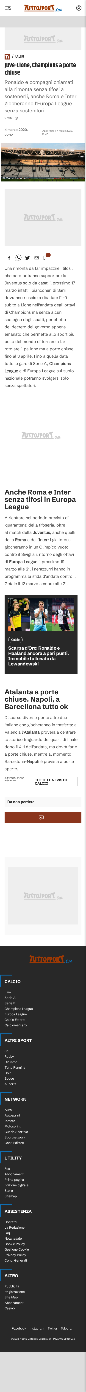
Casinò (10, 1308)
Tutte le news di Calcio (51, 782)
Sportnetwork (15, 1137)
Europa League (16, 1014)
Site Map (11, 1297)
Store (9, 1191)
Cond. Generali (16, 1260)
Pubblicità (12, 1286)
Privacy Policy (15, 1255)
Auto (8, 1110)
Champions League (19, 1009)
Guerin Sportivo (16, 1132)
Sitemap (11, 1196)
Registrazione (15, 1292)
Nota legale (13, 1238)
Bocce (9, 1078)
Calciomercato (16, 1025)
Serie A (10, 998)
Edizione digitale (16, 1185)
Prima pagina (14, 1180)
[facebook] (9, 257)
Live (8, 992)
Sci (7, 1051)
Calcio (19, 56)
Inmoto (10, 1121)
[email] (36, 257)
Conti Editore (14, 1143)
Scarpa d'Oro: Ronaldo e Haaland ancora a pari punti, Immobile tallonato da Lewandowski (38, 656)
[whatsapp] (18, 257)
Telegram (67, 1328)
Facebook (19, 1328)
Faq (7, 1233)
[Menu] (8, 8)
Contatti (11, 1222)
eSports (10, 1084)
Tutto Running (15, 1067)
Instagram (37, 1328)
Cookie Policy (15, 1244)
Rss (7, 1169)
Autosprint (12, 1115)
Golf (8, 1073)
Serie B (10, 1003)
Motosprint (13, 1126)
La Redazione (15, 1227)
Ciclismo (11, 1062)
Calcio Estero (15, 1020)
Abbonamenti (14, 1174)
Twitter (52, 1328)
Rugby (9, 1056)
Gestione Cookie (17, 1249)
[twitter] (27, 257)
